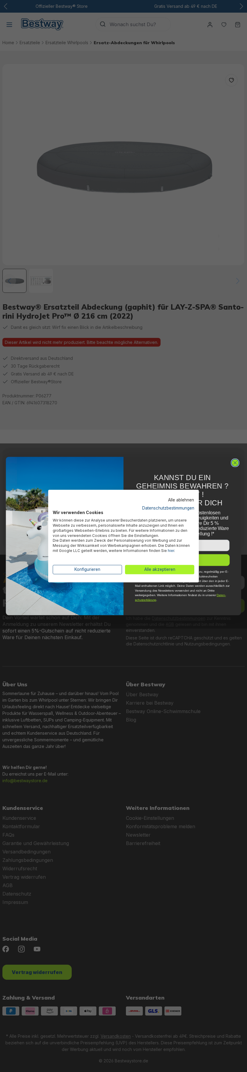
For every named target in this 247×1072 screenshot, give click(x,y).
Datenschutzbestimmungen (168, 508)
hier (171, 550)
